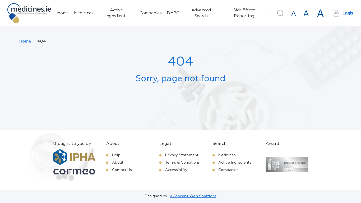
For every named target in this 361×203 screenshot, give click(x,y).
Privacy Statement (181, 155)
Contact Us (122, 170)
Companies (151, 13)
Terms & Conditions (182, 162)
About (117, 162)
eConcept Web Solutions (193, 196)
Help (116, 155)
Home (63, 13)
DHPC (173, 13)
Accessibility (176, 170)
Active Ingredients (116, 13)
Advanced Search (201, 13)
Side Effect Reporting (244, 13)
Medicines (84, 13)
